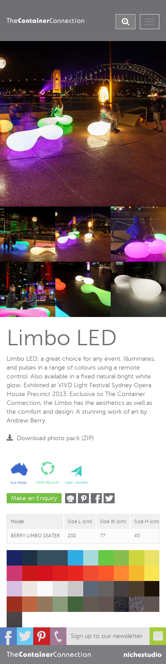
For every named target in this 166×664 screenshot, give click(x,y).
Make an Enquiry (34, 498)
